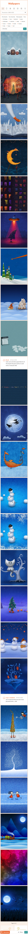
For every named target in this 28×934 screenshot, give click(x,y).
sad (13, 25)
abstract (15, 19)
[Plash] (25, 8)
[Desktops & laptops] (3, 8)
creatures (11, 21)
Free (25, 16)
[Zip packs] (21, 8)
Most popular (19, 16)
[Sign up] (26, 932)
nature (9, 23)
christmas (4, 19)
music (4, 23)
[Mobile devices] (6, 8)
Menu (21, 932)
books (14, 23)
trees (3, 25)
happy (8, 25)
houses (19, 23)
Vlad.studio (6, 932)
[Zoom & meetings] (10, 8)
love (10, 19)
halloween (5, 21)
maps (17, 21)
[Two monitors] (14, 8)
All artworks (4, 16)
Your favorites (12, 16)
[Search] (24, 29)
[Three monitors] (17, 8)
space (21, 19)
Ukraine (22, 21)
